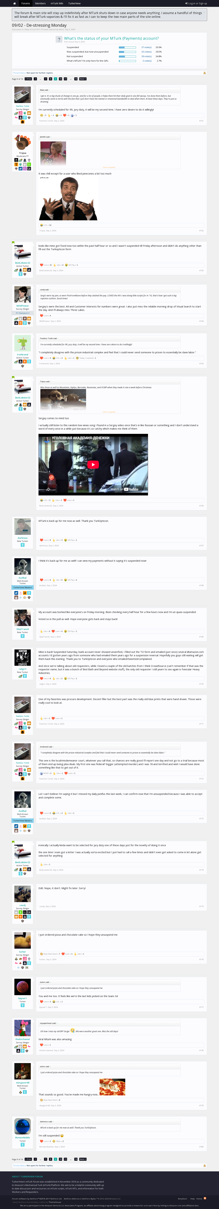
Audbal (23, 577)
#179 (201, 1105)
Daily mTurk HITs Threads (36, 29)
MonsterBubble (22, 1137)
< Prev (28, 78)
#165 (201, 363)
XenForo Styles (89, 1198)
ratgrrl (22, 669)
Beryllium (182, 1198)
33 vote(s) (146, 51)
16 (76, 78)
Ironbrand (22, 354)
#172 (201, 779)
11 (66, 78)
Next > (83, 78)
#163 (201, 270)
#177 (201, 1007)
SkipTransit (22, 629)
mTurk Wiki (57, 3)
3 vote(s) (147, 60)
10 (61, 78)
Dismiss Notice (204, 12)
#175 (201, 906)
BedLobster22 (22, 262)
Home (14, 3)
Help (192, 1198)
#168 (201, 585)
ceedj (23, 905)
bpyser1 (22, 998)
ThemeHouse (55, 1202)
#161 (201, 121)
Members (40, 3)
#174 (201, 870)
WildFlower (22, 305)
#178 (201, 1050)
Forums (25, 3)
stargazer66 (22, 1082)
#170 (201, 684)
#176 (201, 959)
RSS (205, 1198)
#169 (201, 637)
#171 (201, 724)
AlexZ (61, 29)
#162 (201, 230)
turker (22, 951)
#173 (201, 818)
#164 (201, 321)
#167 (201, 545)
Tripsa (42, 230)
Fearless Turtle (22, 106)
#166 (201, 506)
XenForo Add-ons (72, 1198)
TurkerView (74, 3)
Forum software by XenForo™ (37, 1198)
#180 (201, 1147)
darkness (23, 537)
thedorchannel (23, 1039)
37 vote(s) (146, 47)
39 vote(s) (146, 56)
